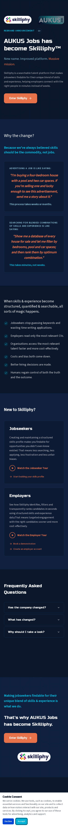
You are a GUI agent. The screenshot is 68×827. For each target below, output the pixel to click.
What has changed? (21, 619)
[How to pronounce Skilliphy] (39, 30)
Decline (8, 821)
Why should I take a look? (26, 632)
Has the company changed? (27, 607)
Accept (21, 821)
